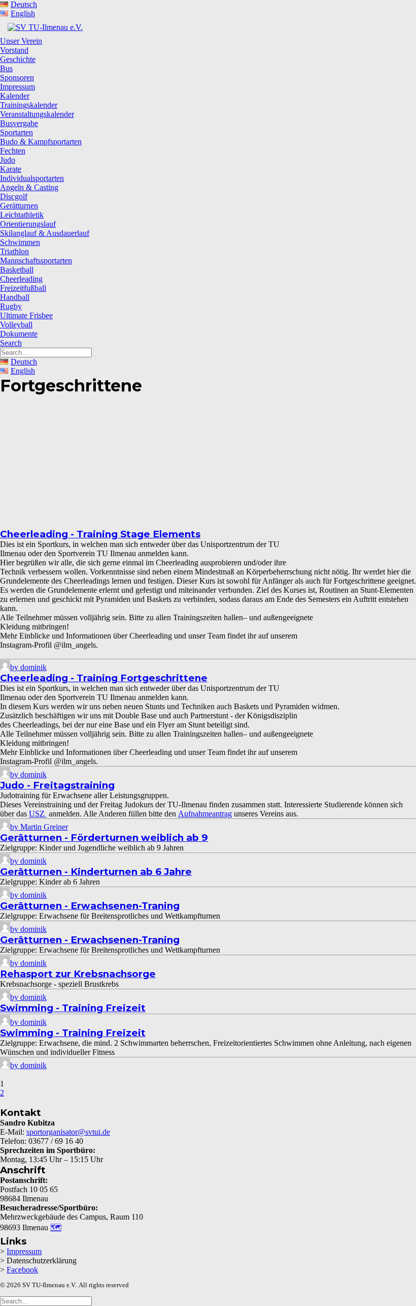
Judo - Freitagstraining (57, 785)
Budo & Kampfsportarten (41, 141)
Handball (14, 297)
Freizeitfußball (23, 288)
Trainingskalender (28, 105)
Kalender (14, 96)
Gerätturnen (19, 205)
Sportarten (16, 132)
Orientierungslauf (28, 224)
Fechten (12, 150)
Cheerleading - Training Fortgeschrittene (103, 678)
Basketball (16, 269)
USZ (38, 813)
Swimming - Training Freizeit (73, 1008)
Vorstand (14, 50)
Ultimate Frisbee (26, 315)
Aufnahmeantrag (205, 813)
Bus (6, 68)
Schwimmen (20, 242)
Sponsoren (17, 77)
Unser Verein (21, 41)
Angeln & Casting (29, 187)
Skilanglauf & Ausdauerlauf (44, 233)
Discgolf (13, 196)
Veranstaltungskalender (37, 114)
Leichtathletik (22, 214)
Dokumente (19, 333)
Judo (7, 160)
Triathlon (14, 251)
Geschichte (18, 59)
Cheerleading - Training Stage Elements (100, 534)
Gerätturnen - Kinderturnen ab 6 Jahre (96, 871)
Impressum (17, 86)
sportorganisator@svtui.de (68, 1132)
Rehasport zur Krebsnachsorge (78, 974)
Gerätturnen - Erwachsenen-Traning (90, 906)
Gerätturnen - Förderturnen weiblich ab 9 (104, 837)
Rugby (11, 306)
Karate (10, 169)
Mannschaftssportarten (36, 260)
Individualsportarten (32, 178)
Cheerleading (21, 279)
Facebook (22, 1269)
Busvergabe (19, 123)
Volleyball (16, 324)
